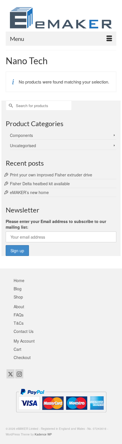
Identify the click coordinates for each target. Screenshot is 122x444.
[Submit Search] (10, 106)
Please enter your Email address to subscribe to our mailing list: (56, 224)
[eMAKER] (61, 17)
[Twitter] (10, 373)
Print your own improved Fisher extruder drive (51, 175)
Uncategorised (23, 145)
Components (21, 135)
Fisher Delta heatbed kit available (40, 183)
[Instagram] (19, 373)
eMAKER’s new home (29, 192)
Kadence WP (43, 434)
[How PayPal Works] (61, 400)
